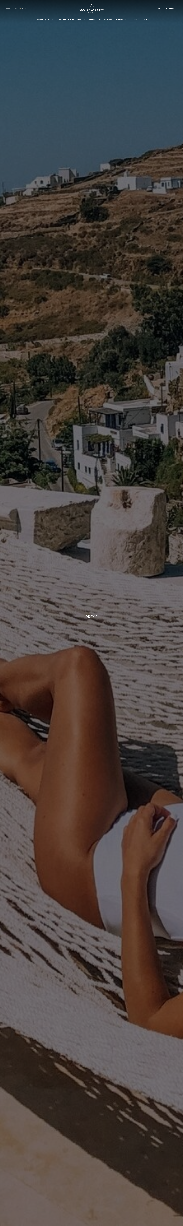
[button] (170, 8)
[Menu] (8, 8)
